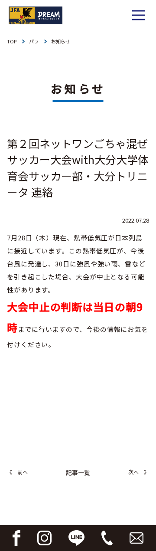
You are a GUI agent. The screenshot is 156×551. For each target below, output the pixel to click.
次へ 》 (138, 472)
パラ (34, 41)
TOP (11, 41)
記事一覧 (78, 472)
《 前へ (17, 472)
